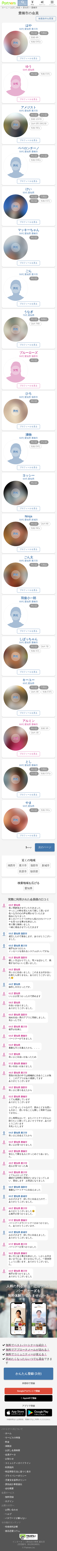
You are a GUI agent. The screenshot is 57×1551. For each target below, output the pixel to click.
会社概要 (9, 1488)
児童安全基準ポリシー (15, 1480)
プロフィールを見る (28, 58)
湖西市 (11, 865)
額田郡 (34, 871)
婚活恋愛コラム (12, 1531)
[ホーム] (8, 3)
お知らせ (9, 1458)
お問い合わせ (11, 1509)
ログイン (9, 1501)
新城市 (46, 865)
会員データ (10, 1454)
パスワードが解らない (15, 1518)
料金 (7, 1442)
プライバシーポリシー (15, 1475)
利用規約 (9, 1467)
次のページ (44, 847)
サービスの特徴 (12, 1437)
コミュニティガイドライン (18, 1463)
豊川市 (23, 865)
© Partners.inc (28, 1548)
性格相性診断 (11, 1526)
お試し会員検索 (12, 1450)
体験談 (8, 1446)
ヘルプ (8, 1514)
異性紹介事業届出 (13, 1484)
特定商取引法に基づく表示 (18, 1471)
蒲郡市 (34, 865)
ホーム (8, 1433)
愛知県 (28, 888)
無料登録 (9, 1497)
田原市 (23, 871)
